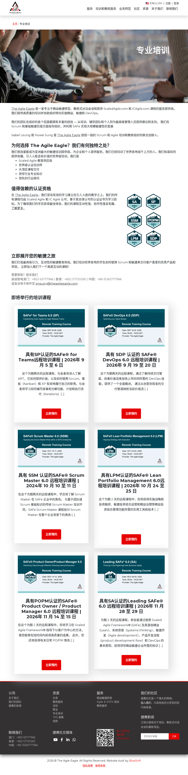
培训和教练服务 (106, 8)
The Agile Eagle (23, 108)
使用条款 (100, 765)
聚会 (55, 709)
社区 (137, 8)
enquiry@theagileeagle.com (57, 283)
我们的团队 (15, 701)
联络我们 (172, 8)
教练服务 (58, 701)
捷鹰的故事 (15, 705)
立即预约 (51, 413)
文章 (55, 698)
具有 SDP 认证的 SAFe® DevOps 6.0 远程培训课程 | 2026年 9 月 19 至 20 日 (131, 360)
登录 (176, 3)
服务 (90, 8)
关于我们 (157, 8)
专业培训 (58, 713)
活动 (55, 705)
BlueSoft (135, 760)
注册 (168, 3)
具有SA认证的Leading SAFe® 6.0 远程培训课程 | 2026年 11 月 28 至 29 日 (131, 606)
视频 (55, 721)
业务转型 (125, 8)
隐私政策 (88, 765)
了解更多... (18, 208)
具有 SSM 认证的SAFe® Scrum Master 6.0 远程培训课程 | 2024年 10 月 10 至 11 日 (51, 481)
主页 (14, 24)
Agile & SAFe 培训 (108, 701)
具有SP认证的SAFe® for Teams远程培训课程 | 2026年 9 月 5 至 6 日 (51, 360)
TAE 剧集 (58, 717)
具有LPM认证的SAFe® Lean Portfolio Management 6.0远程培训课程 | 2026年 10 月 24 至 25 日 (131, 483)
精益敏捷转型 (104, 698)
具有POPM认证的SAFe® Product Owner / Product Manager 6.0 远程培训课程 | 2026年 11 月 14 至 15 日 (51, 608)
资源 (146, 8)
